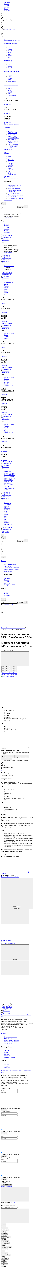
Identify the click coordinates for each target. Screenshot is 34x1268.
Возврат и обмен (9, 585)
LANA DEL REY (13, 143)
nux (9, 57)
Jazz (9, 171)
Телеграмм (5, 239)
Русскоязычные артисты (15, 198)
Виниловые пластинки (11, 124)
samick (10, 78)
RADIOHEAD (12, 139)
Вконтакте (5, 240)
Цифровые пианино (10, 43)
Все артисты (8, 149)
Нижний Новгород (6, 1247)
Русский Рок (12, 174)
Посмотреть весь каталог (12, 178)
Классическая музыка (14, 190)
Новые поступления (14, 193)
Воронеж (3, 1262)
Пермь (3, 1260)
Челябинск (4, 1249)
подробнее (7, 104)
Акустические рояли (11, 85)
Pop (9, 158)
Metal (9, 168)
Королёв (3, 1235)
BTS (2, 770)
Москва (3, 1224)
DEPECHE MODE (13, 138)
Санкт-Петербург (6, 1237)
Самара (3, 1266)
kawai (9, 52)
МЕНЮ (3, 557)
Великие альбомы (13, 187)
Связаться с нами (6, 759)
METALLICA (12, 136)
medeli (10, 55)
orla (9, 54)
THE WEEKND (13, 141)
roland (10, 50)
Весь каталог (8, 252)
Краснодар (4, 1253)
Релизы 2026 (12, 196)
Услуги (6, 5)
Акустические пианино (11, 71)
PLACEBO (11, 134)
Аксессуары (8, 200)
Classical (10, 170)
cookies (13, 1202)
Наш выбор (11, 191)
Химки (3, 1231)
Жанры (6, 153)
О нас (6, 9)
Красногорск (4, 1229)
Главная (3, 628)
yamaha (10, 49)
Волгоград (4, 1264)
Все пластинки (9, 266)
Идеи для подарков (14, 188)
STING (10, 147)
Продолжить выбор (7, 1186)
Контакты (7, 10)
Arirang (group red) (9, 943)
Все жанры (7, 176)
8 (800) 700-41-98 (7, 235)
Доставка (7, 2)
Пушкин (3, 1239)
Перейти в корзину (6, 1184)
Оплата (6, 4)
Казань (3, 1245)
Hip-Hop (10, 165)
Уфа (2, 1256)
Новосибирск (5, 1241)
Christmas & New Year (14, 185)
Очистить (20, 207)
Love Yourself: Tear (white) (11, 877)
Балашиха (4, 1228)
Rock (9, 156)
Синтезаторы (8, 60)
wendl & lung (12, 81)
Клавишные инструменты (12, 40)
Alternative (11, 160)
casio (9, 47)
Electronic (11, 163)
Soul (9, 173)
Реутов (3, 1226)
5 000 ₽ (15, 959)
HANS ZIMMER (13, 144)
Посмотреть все (9, 282)
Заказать (3, 1110)
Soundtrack (11, 166)
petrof (9, 79)
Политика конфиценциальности (11, 1015)
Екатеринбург (5, 1243)
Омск (2, 1251)
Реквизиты (24, 1015)
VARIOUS (11, 131)
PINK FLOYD (12, 133)
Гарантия (7, 583)
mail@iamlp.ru (6, 237)
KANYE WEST (13, 146)
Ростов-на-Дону (5, 1254)
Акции (6, 7)
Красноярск (4, 1258)
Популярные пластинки (15, 195)
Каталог (3, 561)
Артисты (7, 127)
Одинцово (4, 1233)
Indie (9, 161)
